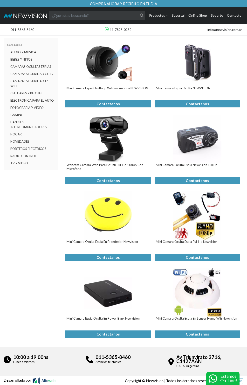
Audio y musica (23, 52)
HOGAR (16, 134)
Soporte (217, 15)
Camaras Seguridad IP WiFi (29, 83)
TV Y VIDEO (19, 163)
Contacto (234, 15)
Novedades (19, 141)
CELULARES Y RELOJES (26, 93)
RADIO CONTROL (23, 156)
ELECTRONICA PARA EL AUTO (32, 100)
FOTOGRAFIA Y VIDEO (27, 108)
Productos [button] (157, 15)
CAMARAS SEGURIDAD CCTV (32, 74)
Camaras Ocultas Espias (30, 67)
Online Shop (197, 15)
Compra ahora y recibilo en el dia (123, 3)
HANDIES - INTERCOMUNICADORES (28, 124)
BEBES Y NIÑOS (21, 59)
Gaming (16, 115)
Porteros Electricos (28, 149)
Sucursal (178, 15)
